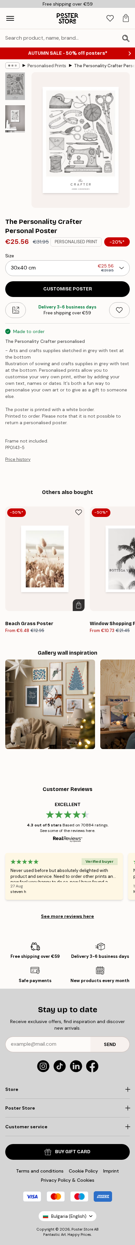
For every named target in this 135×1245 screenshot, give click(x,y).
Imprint (111, 1171)
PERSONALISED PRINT (76, 242)
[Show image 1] (15, 86)
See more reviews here (67, 916)
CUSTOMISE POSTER (67, 289)
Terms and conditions (40, 1171)
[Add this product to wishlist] (119, 310)
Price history (17, 459)
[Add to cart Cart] (79, 605)
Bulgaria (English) (69, 1216)
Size (9, 256)
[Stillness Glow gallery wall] (50, 704)
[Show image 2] (15, 118)
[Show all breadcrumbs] (12, 65)
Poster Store (82, 1229)
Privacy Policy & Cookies (67, 1180)
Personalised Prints (47, 66)
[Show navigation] (10, 18)
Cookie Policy (83, 1171)
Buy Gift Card (72, 1152)
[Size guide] (15, 310)
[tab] (110, 18)
